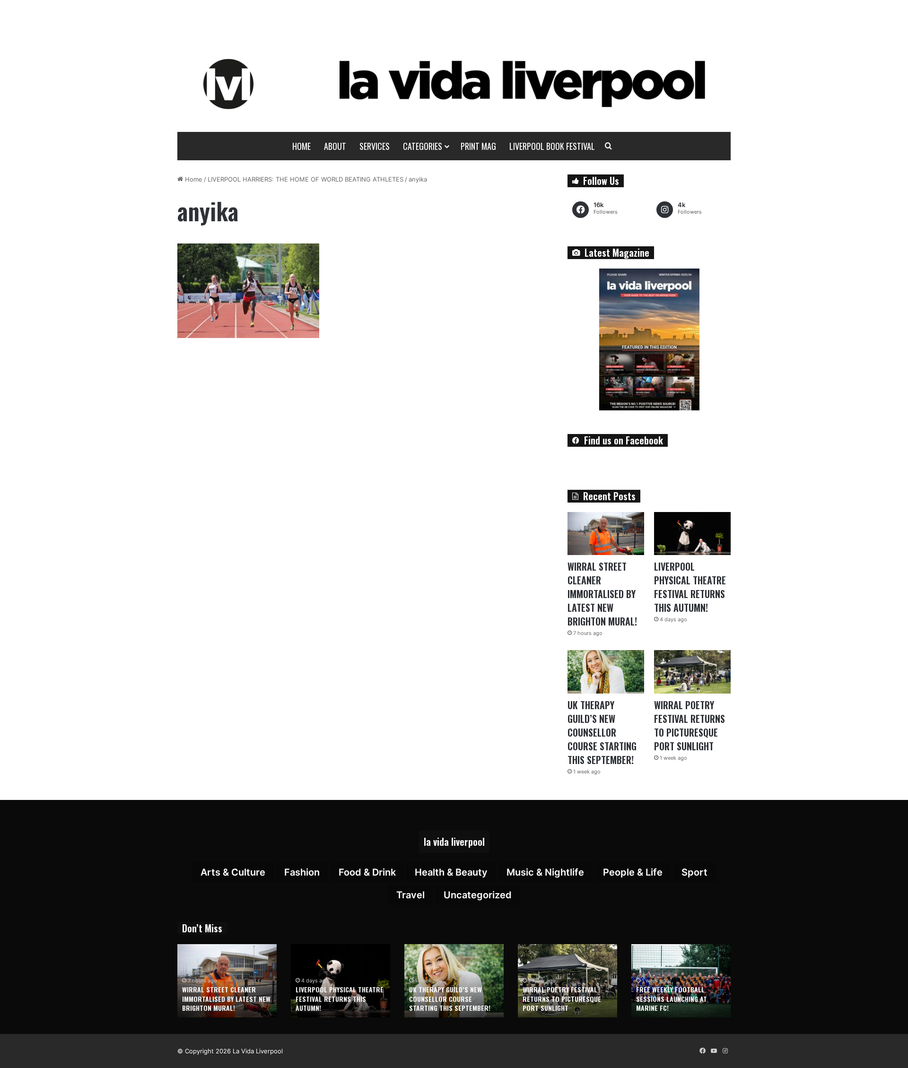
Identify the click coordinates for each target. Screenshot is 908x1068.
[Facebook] (702, 1051)
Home (301, 146)
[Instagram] (725, 1051)
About (335, 146)
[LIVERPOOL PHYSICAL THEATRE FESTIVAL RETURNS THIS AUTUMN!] (692, 533)
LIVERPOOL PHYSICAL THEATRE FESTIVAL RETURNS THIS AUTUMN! (690, 587)
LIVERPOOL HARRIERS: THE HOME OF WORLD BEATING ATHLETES (305, 179)
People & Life (633, 872)
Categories (422, 146)
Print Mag (478, 146)
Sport (694, 872)
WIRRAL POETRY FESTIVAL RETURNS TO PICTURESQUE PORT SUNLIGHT (689, 725)
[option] (227, 980)
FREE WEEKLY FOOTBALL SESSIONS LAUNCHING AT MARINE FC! (671, 998)
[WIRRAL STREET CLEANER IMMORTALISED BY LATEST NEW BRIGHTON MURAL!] (606, 533)
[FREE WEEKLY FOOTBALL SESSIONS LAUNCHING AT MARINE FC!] (681, 980)
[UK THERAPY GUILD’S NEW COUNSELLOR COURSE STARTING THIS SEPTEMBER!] (606, 671)
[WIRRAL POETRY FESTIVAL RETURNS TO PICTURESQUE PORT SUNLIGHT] (692, 671)
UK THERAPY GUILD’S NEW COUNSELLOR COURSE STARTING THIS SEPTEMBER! (602, 732)
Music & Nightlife (545, 872)
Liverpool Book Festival (552, 146)
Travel (410, 895)
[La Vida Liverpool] (454, 83)
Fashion (302, 872)
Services (374, 146)
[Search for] (609, 146)
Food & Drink (367, 872)
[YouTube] (713, 1051)
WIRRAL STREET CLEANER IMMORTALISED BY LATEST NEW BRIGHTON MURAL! (602, 593)
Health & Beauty (451, 872)
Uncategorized (478, 895)
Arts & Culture (233, 872)
